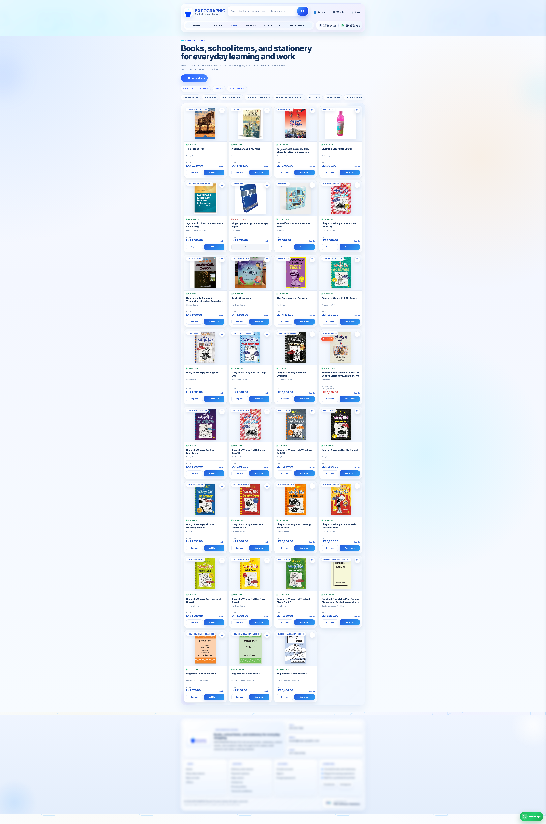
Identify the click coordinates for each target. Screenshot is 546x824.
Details (221, 167)
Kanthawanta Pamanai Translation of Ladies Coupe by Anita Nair (203, 300)
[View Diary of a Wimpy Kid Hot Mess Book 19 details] (250, 424)
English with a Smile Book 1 (201, 673)
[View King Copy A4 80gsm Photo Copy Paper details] (250, 198)
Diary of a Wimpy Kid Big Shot (202, 372)
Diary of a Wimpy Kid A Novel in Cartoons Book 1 (339, 526)
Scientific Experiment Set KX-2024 (293, 225)
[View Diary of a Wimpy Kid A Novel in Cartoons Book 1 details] (341, 499)
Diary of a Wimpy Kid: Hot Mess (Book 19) (339, 225)
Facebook (329, 784)
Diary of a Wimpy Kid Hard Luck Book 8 (203, 601)
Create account (284, 769)
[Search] (302, 11)
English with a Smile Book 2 (246, 673)
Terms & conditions (241, 791)
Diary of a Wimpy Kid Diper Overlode (291, 374)
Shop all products (195, 773)
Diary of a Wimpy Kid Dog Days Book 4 (248, 601)
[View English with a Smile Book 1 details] (205, 648)
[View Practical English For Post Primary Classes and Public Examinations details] (341, 573)
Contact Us (272, 25)
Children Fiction (191, 97)
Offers (251, 25)
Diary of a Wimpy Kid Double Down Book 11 (247, 526)
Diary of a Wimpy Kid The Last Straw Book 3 (293, 601)
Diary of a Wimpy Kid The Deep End (248, 374)
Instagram (345, 784)
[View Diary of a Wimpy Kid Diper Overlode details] (296, 347)
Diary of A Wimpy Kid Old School (340, 450)
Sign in (279, 773)
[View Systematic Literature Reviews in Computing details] (205, 198)
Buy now (194, 172)
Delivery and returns (242, 769)
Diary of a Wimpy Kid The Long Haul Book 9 (294, 526)
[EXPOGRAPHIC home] (199, 739)
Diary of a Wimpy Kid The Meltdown (200, 452)
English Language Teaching (289, 97)
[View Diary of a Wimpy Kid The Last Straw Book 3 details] (296, 573)
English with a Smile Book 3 (292, 673)
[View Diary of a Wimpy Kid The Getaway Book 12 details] (205, 499)
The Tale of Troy (195, 149)
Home (196, 25)
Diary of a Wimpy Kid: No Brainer (340, 298)
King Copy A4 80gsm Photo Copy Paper (249, 225)
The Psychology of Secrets (292, 298)
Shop (234, 25)
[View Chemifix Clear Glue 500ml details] (341, 123)
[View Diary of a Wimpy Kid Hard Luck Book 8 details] (205, 573)
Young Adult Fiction (231, 97)
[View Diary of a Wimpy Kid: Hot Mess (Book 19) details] (341, 198)
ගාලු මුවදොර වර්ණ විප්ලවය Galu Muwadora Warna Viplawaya (293, 150)
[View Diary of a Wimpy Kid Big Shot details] (205, 347)
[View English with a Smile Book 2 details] (250, 648)
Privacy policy (238, 786)
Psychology (314, 97)
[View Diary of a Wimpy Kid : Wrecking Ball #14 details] (296, 424)
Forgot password (285, 778)
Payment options (240, 773)
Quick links (296, 25)
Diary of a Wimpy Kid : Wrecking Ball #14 (294, 452)
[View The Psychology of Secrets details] (296, 272)
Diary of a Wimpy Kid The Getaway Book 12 (200, 526)
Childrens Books (354, 97)
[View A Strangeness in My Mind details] (250, 123)
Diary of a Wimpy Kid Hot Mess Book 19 (248, 452)
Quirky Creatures (241, 298)
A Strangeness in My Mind (245, 149)
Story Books (210, 97)
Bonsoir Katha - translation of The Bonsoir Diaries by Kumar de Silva (341, 374)
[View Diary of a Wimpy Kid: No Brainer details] (341, 272)
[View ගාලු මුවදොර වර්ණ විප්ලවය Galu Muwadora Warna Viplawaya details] (296, 123)
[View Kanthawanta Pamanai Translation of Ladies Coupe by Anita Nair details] (205, 272)
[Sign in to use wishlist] (222, 110)
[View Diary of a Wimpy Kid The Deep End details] (250, 347)
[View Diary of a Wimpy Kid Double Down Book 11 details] (250, 499)
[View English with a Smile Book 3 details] (296, 648)
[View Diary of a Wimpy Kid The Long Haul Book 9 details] (296, 499)
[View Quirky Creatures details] (250, 272)
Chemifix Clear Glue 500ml (337, 149)
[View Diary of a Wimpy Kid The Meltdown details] (205, 424)
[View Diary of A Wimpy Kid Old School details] (341, 424)
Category (216, 25)
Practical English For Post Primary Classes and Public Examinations (341, 601)
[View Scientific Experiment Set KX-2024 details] (296, 198)
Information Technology (258, 97)
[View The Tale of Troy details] (205, 123)
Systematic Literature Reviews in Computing (205, 225)
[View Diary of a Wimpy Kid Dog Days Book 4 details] (250, 573)
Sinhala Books (333, 97)
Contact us (237, 782)
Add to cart (214, 172)
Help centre (237, 778)
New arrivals (192, 778)
